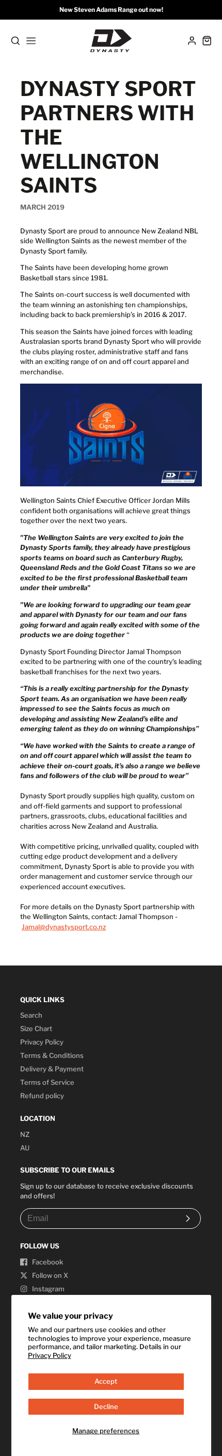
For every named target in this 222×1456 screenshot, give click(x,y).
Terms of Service (47, 1082)
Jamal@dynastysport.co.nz (64, 927)
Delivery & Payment (52, 1069)
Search (31, 1015)
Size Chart (36, 1028)
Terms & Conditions (52, 1055)
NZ (24, 1134)
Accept (105, 1381)
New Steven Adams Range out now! (111, 9)
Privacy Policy (49, 1355)
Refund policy (42, 1095)
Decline (106, 1406)
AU (24, 1148)
